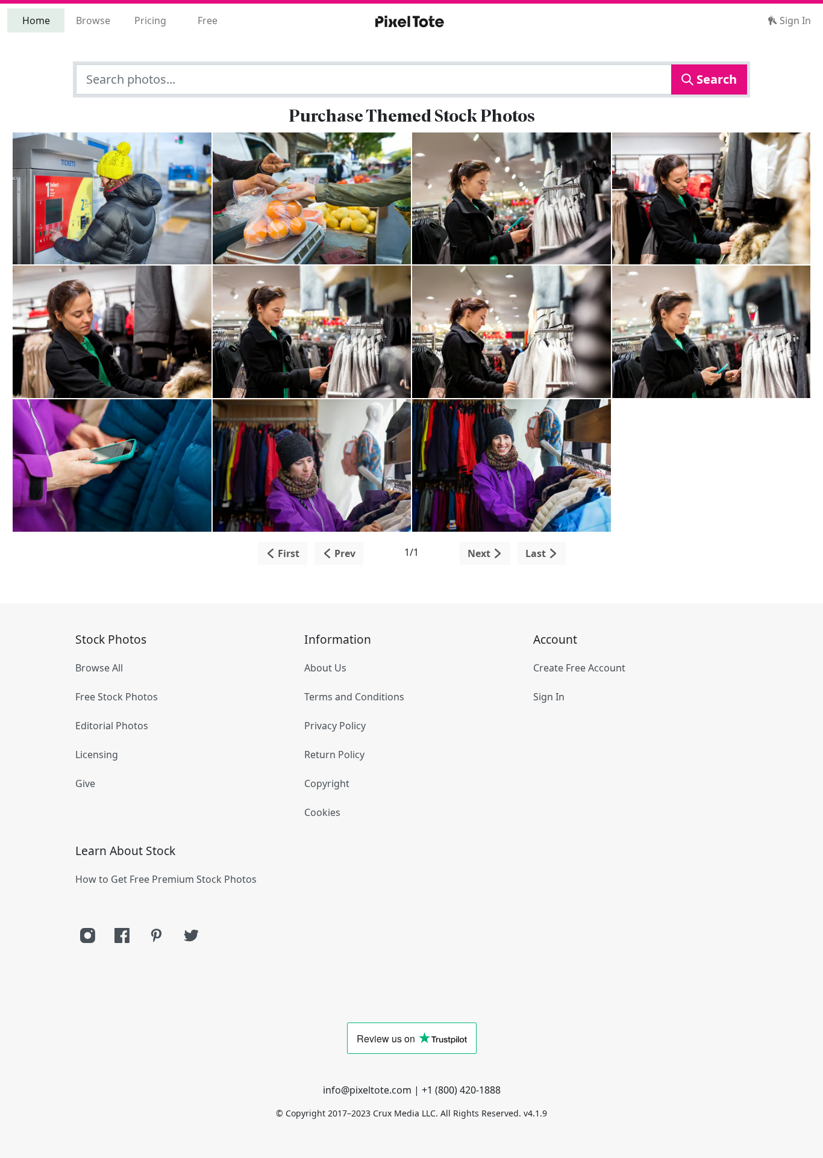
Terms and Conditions (354, 696)
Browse (93, 20)
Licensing (96, 754)
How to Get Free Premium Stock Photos (166, 879)
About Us (325, 667)
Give (85, 783)
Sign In (794, 20)
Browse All (99, 667)
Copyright (326, 783)
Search (715, 79)
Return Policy (334, 754)
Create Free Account (579, 667)
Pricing (150, 20)
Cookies (322, 812)
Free (207, 20)
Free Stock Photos (116, 696)
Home (36, 20)
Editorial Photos (111, 725)
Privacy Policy (335, 725)
